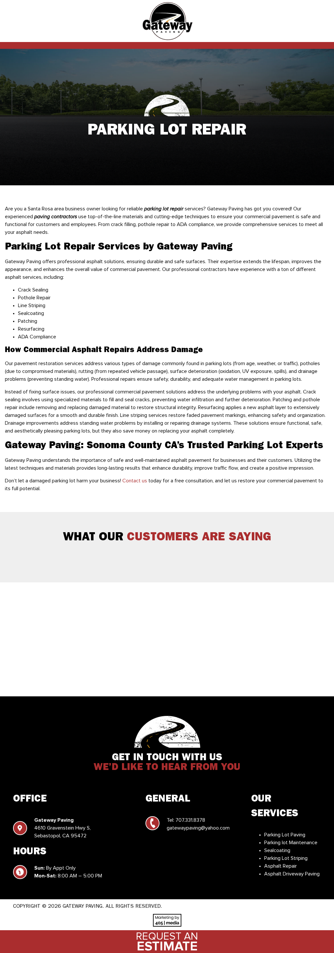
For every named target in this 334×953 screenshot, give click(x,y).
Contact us (134, 480)
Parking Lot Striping (286, 858)
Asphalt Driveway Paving (292, 873)
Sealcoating (277, 850)
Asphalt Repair (280, 866)
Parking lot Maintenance (290, 842)
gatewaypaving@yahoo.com (198, 828)
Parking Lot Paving (284, 834)
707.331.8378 (190, 820)
